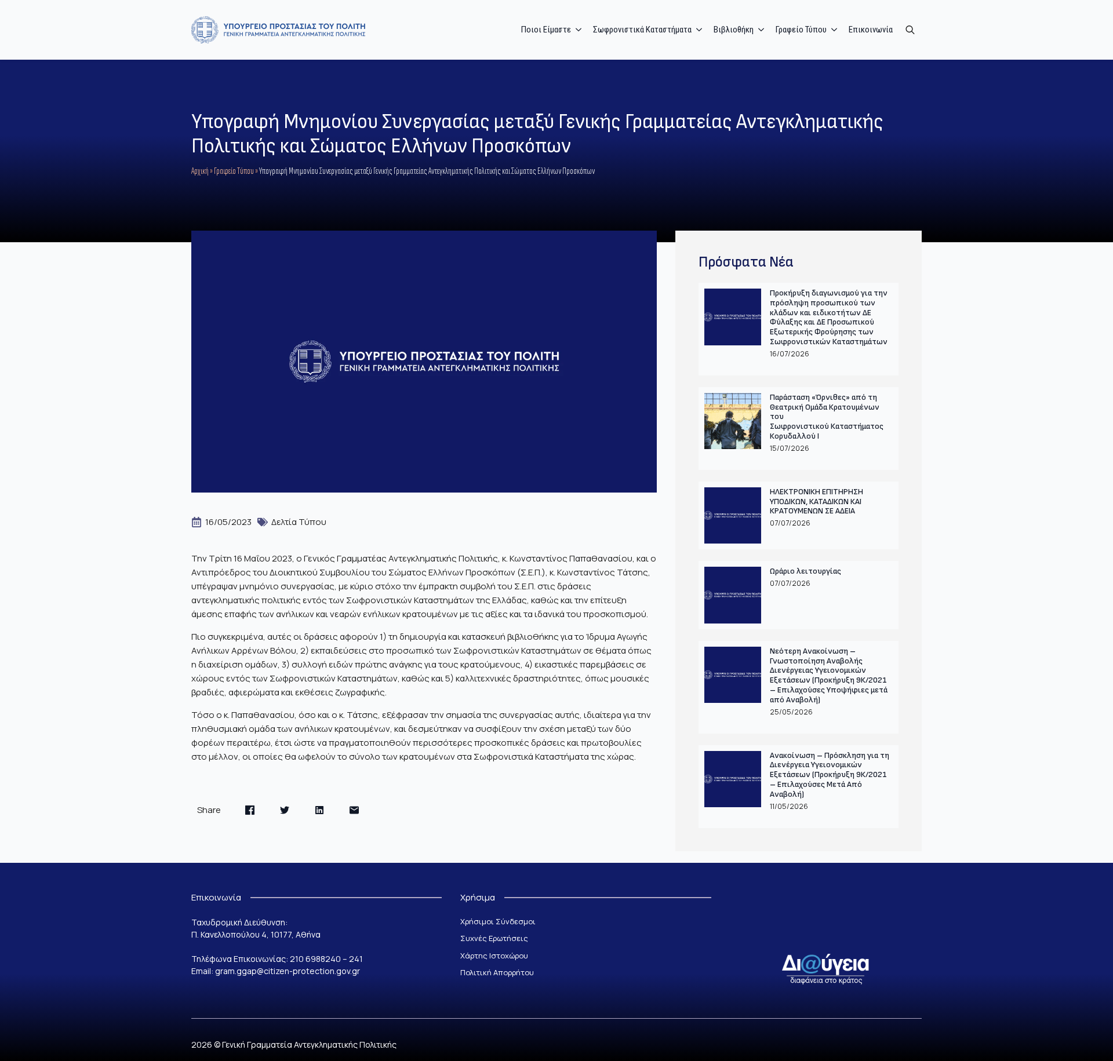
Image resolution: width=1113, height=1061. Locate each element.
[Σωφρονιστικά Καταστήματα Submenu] (700, 30)
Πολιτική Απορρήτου (497, 972)
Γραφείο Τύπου (234, 171)
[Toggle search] (910, 29)
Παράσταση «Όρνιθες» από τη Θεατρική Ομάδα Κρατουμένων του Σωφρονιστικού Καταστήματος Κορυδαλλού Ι (826, 417)
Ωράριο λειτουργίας (805, 571)
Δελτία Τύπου (298, 522)
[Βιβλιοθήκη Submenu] (762, 30)
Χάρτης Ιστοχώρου (494, 955)
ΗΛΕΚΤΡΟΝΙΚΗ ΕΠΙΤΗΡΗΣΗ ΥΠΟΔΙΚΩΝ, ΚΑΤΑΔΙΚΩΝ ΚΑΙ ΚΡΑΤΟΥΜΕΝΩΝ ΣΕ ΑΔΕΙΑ (816, 501)
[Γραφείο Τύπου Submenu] (835, 30)
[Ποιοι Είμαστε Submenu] (579, 30)
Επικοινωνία (871, 29)
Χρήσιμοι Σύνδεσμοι (498, 921)
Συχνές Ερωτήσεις (494, 938)
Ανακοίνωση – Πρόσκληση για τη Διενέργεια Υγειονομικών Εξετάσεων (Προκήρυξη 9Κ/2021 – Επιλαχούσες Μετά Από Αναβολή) (829, 775)
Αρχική (200, 171)
